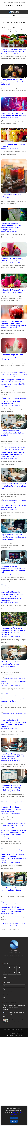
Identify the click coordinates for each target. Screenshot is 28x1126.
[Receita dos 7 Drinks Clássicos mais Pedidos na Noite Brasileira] (14, 110)
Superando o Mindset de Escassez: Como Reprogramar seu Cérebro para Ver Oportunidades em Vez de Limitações (12, 596)
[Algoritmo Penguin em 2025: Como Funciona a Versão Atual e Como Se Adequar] (14, 531)
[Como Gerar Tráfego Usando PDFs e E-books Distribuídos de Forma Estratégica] (14, 751)
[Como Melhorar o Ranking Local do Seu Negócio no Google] (14, 884)
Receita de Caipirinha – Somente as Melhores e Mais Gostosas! (13, 51)
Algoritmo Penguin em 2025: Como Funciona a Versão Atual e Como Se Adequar (13, 537)
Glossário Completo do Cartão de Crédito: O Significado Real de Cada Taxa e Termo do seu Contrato (13, 833)
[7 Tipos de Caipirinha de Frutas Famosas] (14, 141)
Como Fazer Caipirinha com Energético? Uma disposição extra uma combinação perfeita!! (13, 323)
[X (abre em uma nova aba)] (7, 5)
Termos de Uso (19, 1029)
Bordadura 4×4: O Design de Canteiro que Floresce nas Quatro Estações (11, 809)
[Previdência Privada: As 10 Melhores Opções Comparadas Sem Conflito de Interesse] (14, 904)
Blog (4, 989)
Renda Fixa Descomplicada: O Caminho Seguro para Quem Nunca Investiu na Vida (12, 454)
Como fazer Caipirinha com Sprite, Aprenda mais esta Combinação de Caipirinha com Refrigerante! (13, 226)
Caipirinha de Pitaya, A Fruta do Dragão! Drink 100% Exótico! (13, 291)
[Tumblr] (14, 972)
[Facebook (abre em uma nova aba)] (9, 5)
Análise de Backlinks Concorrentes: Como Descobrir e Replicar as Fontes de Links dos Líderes (13, 569)
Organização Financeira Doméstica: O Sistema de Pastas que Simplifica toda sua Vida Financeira (13, 723)
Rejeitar (14, 1121)
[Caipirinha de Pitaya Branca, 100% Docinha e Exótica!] (14, 255)
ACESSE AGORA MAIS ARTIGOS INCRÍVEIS (14, 925)
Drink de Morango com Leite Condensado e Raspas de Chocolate (12, 357)
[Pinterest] (5, 972)
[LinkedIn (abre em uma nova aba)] (14, 5)
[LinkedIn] (19, 968)
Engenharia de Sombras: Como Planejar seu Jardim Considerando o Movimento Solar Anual (14, 857)
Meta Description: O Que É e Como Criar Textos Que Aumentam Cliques (12, 664)
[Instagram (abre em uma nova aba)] (12, 5)
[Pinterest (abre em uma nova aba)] (11, 5)
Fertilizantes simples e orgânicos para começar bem (13, 700)
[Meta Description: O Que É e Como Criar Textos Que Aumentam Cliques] (14, 658)
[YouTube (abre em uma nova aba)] (20, 5)
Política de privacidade (9, 1029)
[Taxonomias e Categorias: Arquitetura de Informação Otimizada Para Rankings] (14, 782)
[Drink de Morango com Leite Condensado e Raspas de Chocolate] (14, 351)
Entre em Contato (7, 992)
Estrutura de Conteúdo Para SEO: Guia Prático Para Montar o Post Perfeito (13, 486)
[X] (5, 968)
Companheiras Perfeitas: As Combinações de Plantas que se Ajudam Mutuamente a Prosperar (13, 631)
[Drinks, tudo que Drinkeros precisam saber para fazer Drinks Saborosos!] (14, 76)
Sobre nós (5, 994)
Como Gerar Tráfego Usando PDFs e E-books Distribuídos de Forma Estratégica (12, 756)
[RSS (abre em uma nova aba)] (21, 5)
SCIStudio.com (15, 1033)
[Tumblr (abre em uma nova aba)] (16, 5)
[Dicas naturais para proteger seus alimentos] (14, 398)
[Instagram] (14, 968)
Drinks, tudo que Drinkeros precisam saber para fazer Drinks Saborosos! (14, 82)
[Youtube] (19, 972)
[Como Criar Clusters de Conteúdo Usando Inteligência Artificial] (14, 427)
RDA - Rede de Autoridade (17, 1035)
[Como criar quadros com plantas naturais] (14, 678)
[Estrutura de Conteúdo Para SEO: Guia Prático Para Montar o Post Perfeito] (14, 480)
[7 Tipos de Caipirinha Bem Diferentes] (14, 191)
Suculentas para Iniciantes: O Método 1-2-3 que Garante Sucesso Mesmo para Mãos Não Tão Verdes (13, 383)
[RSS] (5, 977)
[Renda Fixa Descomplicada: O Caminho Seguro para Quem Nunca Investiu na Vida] (14, 449)
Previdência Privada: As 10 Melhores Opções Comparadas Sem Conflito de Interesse (12, 909)
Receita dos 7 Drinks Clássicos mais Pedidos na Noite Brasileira (13, 114)
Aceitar (14, 1118)
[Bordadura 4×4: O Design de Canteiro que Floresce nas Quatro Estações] (14, 804)
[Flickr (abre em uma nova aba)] (18, 5)
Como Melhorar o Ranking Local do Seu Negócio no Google (13, 889)
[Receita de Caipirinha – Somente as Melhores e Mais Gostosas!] (14, 46)
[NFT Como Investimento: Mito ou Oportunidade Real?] (14, 502)
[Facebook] (10, 968)
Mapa (4, 997)
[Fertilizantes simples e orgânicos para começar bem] (14, 695)
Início (4, 986)
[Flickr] (10, 972)
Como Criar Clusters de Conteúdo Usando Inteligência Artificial (12, 433)
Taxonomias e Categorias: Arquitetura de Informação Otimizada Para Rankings (11, 788)
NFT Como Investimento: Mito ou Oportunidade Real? (13, 506)
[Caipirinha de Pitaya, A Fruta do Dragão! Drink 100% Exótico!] (14, 287)
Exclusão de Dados (14, 1031)
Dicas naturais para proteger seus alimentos (12, 402)
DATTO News (7, 1033)
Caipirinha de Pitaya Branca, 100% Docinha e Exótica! (12, 260)
